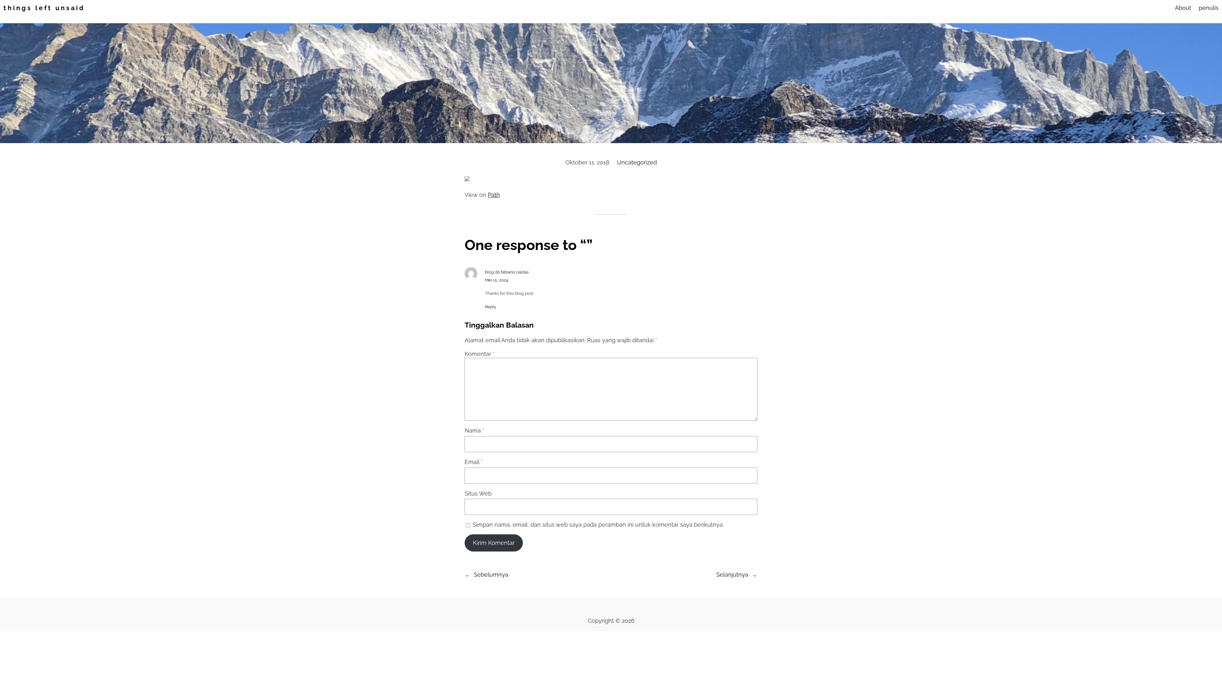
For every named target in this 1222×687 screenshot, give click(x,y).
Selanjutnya (732, 574)
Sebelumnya (491, 574)
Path (494, 194)
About (1183, 7)
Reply (490, 306)
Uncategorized (637, 162)
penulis (1208, 7)
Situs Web (478, 493)
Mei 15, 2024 (496, 280)
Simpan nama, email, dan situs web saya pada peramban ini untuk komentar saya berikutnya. (598, 524)
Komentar (480, 353)
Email (474, 462)
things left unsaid (44, 8)
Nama (474, 430)
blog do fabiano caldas (507, 272)
